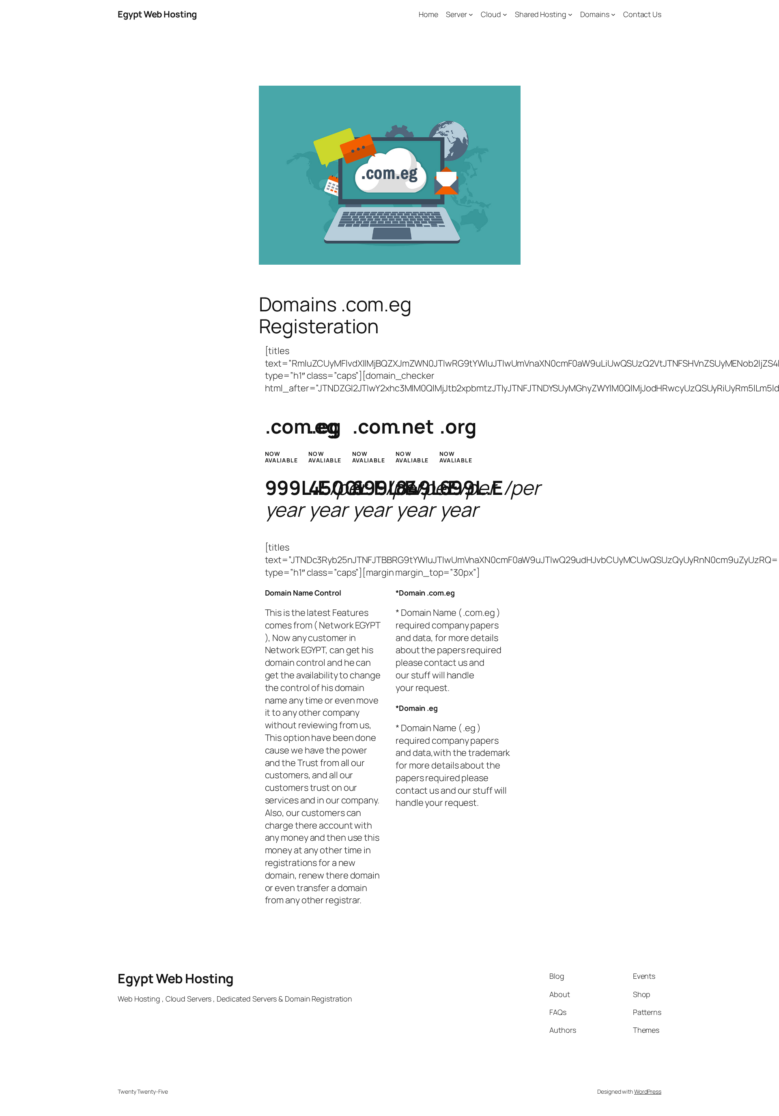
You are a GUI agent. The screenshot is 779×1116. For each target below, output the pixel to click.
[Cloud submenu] (505, 14)
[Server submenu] (471, 14)
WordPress (647, 1091)
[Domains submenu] (613, 14)
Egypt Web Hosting (157, 14)
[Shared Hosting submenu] (570, 14)
